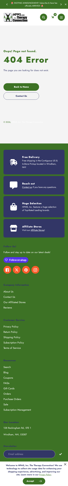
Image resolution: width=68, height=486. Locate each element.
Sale (5, 404)
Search (7, 367)
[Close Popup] (65, 464)
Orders (7, 394)
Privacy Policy (10, 326)
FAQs (6, 383)
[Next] (60, 4)
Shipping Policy (11, 337)
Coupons (8, 378)
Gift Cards (8, 388)
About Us (8, 291)
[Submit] (61, 454)
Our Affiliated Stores (14, 302)
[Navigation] (61, 17)
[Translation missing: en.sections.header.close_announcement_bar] (65, 4)
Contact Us (9, 297)
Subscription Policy (13, 342)
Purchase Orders (12, 399)
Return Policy (10, 332)
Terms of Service (12, 348)
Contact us (27, 187)
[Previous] (7, 4)
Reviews (7, 307)
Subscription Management (17, 410)
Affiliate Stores (37, 230)
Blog (5, 372)
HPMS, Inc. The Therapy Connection (27, 122)
